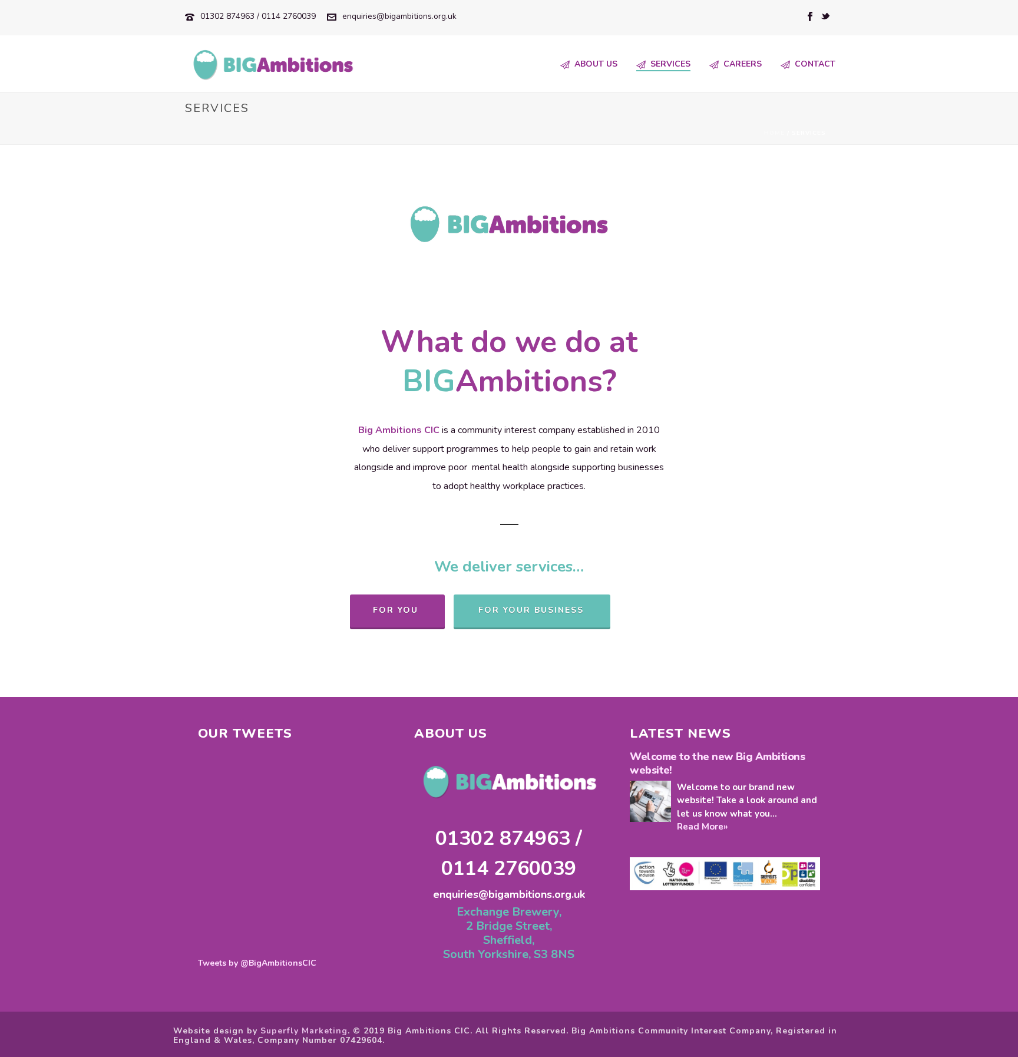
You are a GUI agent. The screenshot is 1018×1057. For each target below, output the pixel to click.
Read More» (702, 827)
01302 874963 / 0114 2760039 (258, 16)
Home (774, 133)
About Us (595, 64)
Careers (742, 64)
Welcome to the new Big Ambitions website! (717, 763)
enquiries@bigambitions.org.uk (399, 16)
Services (670, 64)
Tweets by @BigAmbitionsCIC (257, 963)
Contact (815, 64)
